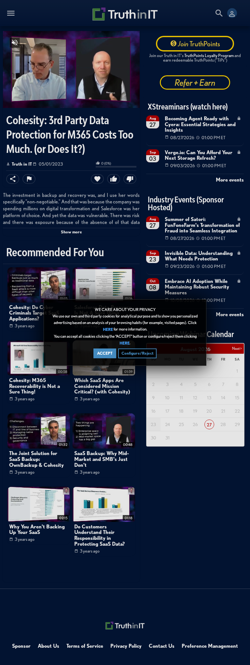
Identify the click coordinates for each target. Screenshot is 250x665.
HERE (108, 329)
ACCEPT (105, 353)
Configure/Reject (137, 353)
